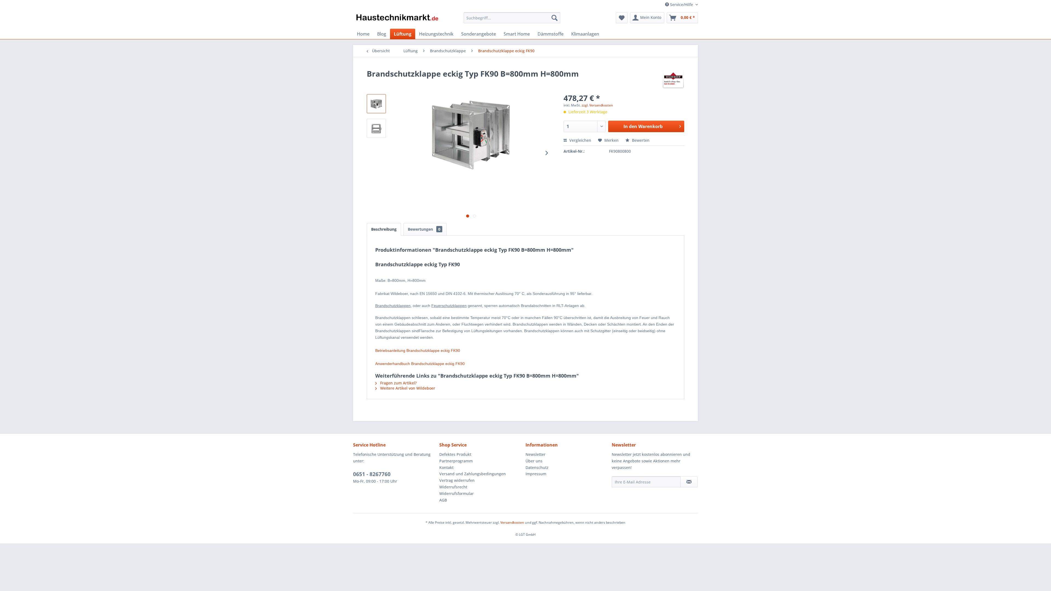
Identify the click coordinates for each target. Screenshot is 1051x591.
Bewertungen (424, 229)
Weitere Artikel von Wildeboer (407, 388)
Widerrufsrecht (453, 486)
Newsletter (535, 454)
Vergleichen (579, 140)
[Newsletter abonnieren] (689, 481)
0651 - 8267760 (372, 474)
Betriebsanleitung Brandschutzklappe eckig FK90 (417, 350)
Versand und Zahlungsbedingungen (472, 473)
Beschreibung (384, 229)
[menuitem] (512, 17)
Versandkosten (512, 522)
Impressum (536, 473)
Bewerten (640, 140)
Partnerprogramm (456, 460)
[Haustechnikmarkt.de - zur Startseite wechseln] (397, 19)
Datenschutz (537, 467)
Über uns (534, 460)
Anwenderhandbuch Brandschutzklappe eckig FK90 (420, 363)
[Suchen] (554, 17)
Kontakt (446, 467)
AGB (443, 500)
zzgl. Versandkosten (597, 105)
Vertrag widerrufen (457, 480)
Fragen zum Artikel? (398, 383)
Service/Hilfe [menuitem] (681, 4)
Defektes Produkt (455, 454)
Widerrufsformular (456, 493)
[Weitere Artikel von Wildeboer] (673, 79)
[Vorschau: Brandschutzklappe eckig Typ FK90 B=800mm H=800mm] (376, 103)
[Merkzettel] (622, 17)
